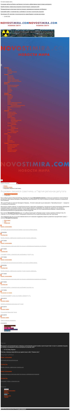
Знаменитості (11, 129)
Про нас (9, 69)
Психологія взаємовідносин (18, 105)
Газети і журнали (12, 123)
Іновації (9, 92)
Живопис (13, 127)
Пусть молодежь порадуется (9, 312)
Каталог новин (11, 78)
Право (9, 87)
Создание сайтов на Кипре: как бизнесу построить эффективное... (19, 229)
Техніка (6, 93)
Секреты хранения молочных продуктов (12, 304)
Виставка (10, 125)
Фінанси (10, 89)
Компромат (13, 124)
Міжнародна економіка (13, 85)
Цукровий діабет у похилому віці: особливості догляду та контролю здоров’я (22, 11)
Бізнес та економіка (12, 86)
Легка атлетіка (11, 141)
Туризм (6, 143)
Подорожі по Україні (12, 145)
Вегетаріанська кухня (16, 120)
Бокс (9, 139)
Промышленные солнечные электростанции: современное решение (20, 374)
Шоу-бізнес (10, 95)
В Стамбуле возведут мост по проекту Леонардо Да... (16, 295)
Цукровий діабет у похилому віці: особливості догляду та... (17, 254)
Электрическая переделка (8, 320)
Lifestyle (6, 110)
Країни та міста (11, 147)
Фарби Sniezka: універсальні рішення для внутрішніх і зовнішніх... (19, 237)
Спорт (6, 133)
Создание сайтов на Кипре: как (9, 360)
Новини (6, 74)
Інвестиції (10, 90)
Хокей (9, 137)
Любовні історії (14, 131)
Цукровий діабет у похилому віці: (10, 381)
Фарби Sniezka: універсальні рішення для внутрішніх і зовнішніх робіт (20, 6)
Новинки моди (11, 114)
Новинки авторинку (12, 113)
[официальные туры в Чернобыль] (27, 36)
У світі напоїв (14, 121)
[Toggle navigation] (1, 64)
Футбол (9, 136)
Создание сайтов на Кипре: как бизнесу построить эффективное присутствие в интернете (26, 4)
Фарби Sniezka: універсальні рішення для (12, 367)
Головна (6, 67)
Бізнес (6, 83)
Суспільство (8, 94)
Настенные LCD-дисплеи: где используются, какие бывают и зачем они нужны (23, 14)
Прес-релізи (10, 75)
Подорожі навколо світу (13, 144)
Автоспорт (10, 140)
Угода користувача (12, 71)
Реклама (10, 70)
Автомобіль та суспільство (14, 106)
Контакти (10, 73)
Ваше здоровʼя (11, 117)
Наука (9, 99)
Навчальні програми (12, 104)
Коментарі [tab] (7, 223)
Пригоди (10, 109)
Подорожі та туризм (12, 150)
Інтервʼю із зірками (12, 132)
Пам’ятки (10, 148)
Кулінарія (10, 116)
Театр (9, 108)
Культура (10, 98)
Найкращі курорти (12, 151)
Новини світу (11, 77)
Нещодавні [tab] (7, 220)
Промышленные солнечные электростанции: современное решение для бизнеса (23, 9)
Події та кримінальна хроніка (15, 102)
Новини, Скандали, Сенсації (14, 81)
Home (5, 186)
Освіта (9, 101)
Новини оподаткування (13, 79)
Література (10, 97)
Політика (7, 82)
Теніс (9, 135)
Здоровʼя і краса (12, 112)
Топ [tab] (5, 221)
